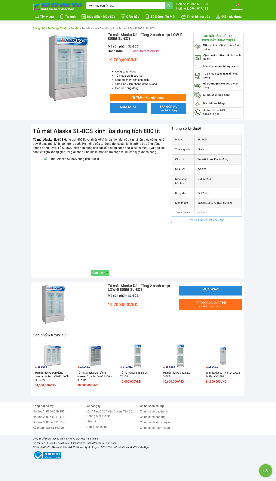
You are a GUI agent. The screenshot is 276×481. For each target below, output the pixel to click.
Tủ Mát (75, 28)
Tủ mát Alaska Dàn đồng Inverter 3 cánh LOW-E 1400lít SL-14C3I (52, 376)
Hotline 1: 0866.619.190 (49, 411)
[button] (148, 97)
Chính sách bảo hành (154, 411)
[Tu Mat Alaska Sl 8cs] (68, 68)
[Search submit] (169, 5)
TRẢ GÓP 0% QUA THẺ (211, 304)
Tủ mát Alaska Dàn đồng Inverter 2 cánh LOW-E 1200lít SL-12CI (94, 376)
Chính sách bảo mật (153, 417)
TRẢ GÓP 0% (168, 108)
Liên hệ (91, 421)
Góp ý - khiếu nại (97, 427)
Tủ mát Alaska (150, 51)
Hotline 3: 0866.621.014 (49, 422)
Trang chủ (39, 28)
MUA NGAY (128, 107)
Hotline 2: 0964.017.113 (49, 417)
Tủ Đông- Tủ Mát (58, 28)
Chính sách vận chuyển (155, 422)
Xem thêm (98, 272)
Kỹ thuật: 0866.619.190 (48, 428)
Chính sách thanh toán (155, 428)
